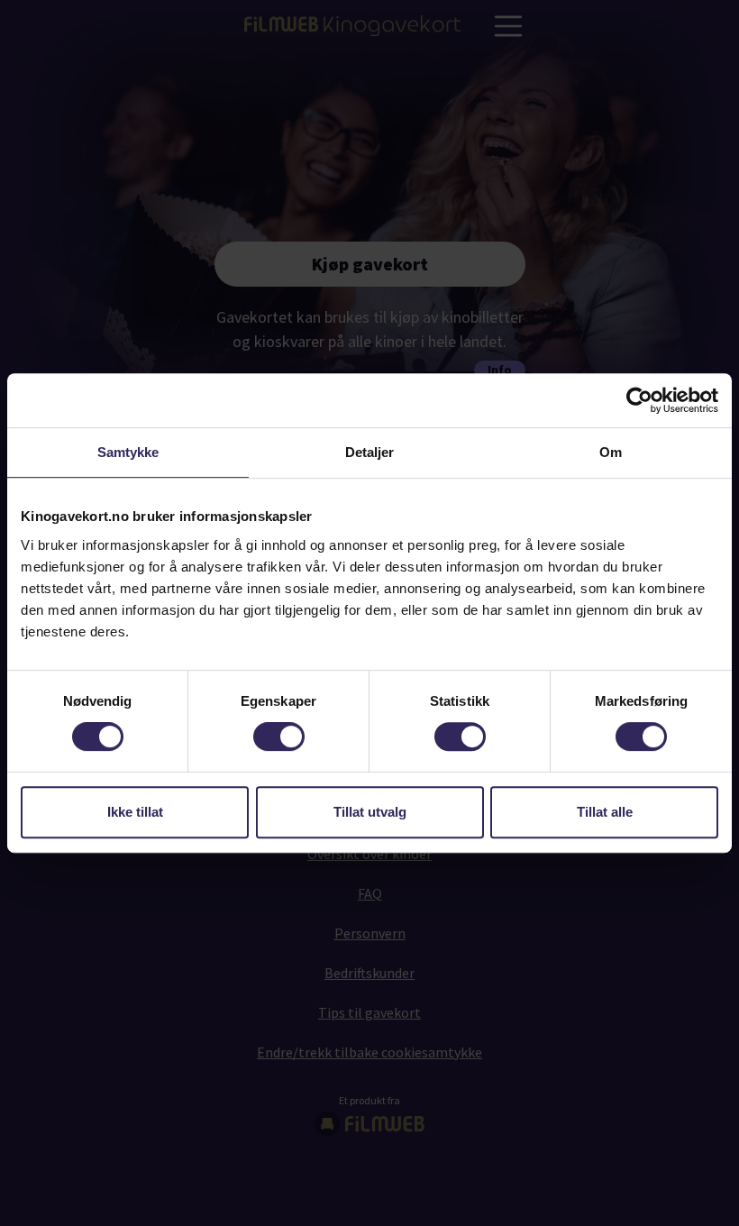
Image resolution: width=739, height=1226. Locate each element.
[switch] (279, 736)
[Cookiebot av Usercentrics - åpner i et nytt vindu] (639, 400)
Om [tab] (610, 452)
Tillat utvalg (369, 811)
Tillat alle (605, 811)
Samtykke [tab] (128, 452)
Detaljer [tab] (370, 452)
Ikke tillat (135, 811)
